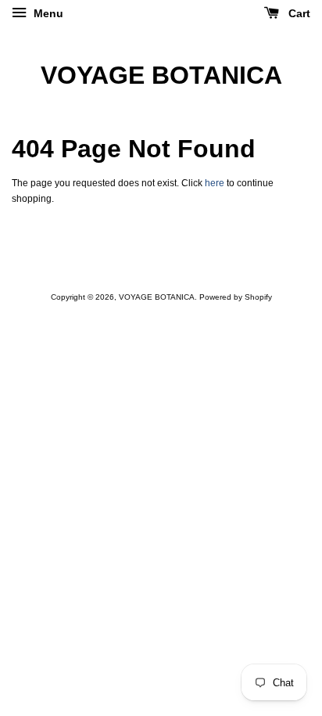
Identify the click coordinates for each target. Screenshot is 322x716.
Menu (46, 13)
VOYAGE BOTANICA (161, 75)
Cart (297, 13)
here (214, 183)
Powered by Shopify (235, 297)
